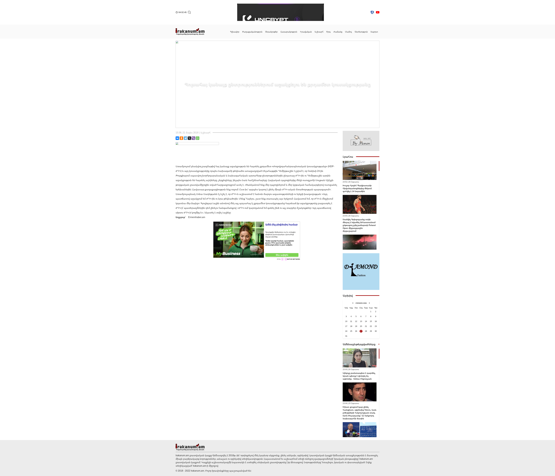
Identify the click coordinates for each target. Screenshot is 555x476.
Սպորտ (374, 31)
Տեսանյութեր (271, 31)
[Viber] (193, 138)
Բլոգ (328, 31)
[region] (361, 205)
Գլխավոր (234, 31)
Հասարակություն (289, 31)
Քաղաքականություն (252, 31)
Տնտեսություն (361, 31)
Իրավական (306, 31)
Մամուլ (348, 31)
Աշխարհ (319, 31)
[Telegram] (185, 138)
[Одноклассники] (181, 138)
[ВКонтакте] (177, 138)
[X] (189, 138)
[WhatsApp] (197, 138)
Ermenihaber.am (196, 217)
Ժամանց (337, 31)
